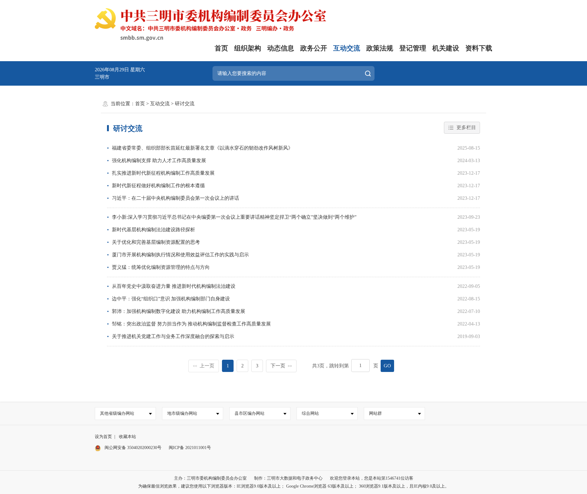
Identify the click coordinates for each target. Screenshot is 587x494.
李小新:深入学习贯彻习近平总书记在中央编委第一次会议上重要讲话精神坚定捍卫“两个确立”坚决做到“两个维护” (234, 217)
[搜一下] (367, 73)
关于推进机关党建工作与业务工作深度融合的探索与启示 (173, 336)
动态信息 (280, 48)
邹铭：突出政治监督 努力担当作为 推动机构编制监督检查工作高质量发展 (191, 323)
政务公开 (313, 48)
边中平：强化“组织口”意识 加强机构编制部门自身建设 (171, 298)
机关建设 (445, 48)
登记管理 (412, 48)
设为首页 (103, 436)
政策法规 (379, 48)
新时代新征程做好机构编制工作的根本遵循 (158, 185)
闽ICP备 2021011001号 (190, 447)
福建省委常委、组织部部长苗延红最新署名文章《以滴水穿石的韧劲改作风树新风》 (202, 147)
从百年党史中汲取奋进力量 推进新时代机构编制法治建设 (173, 286)
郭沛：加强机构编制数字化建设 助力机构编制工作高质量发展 (178, 311)
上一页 (203, 365)
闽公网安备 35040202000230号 (132, 447)
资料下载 (478, 48)
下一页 (281, 365)
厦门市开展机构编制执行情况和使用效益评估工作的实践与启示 (180, 254)
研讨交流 (184, 103)
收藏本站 (127, 436)
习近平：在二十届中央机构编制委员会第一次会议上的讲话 (175, 198)
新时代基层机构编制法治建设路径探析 (153, 229)
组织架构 (247, 48)
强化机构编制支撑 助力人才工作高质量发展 (159, 160)
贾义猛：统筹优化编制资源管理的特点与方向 (161, 267)
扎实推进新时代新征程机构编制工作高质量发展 (163, 173)
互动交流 (346, 48)
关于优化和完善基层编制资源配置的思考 (156, 242)
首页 (221, 48)
